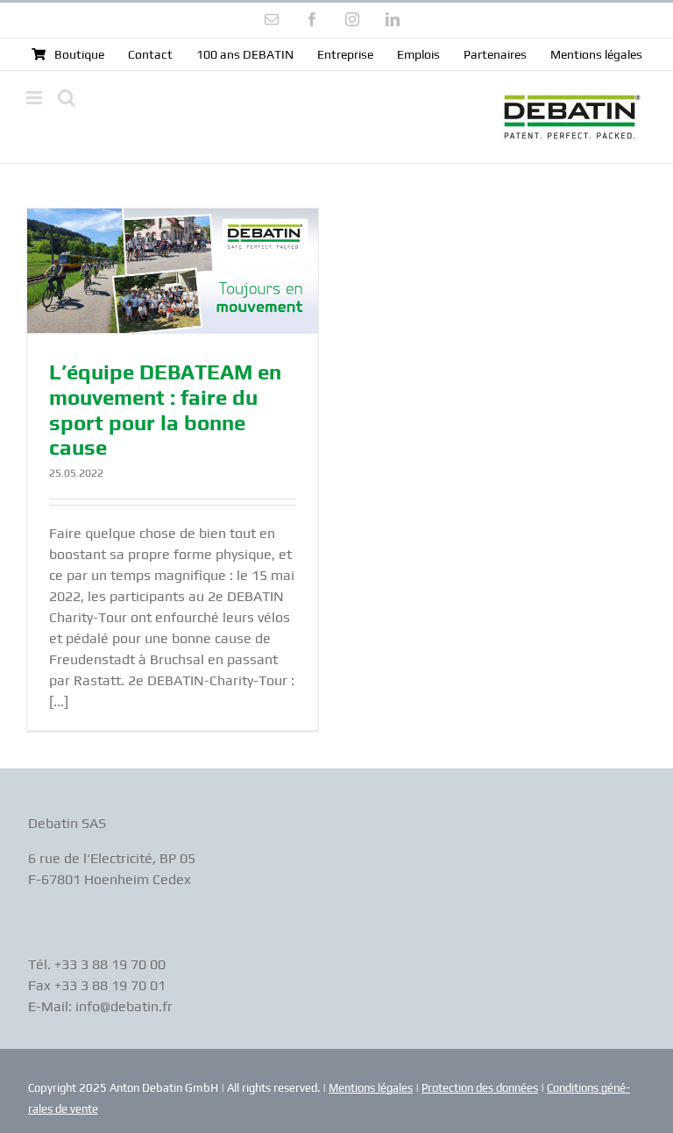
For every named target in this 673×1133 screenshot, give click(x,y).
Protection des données (480, 1087)
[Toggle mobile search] (66, 98)
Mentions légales (371, 1087)
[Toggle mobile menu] (35, 98)
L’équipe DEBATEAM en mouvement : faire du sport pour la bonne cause (165, 409)
